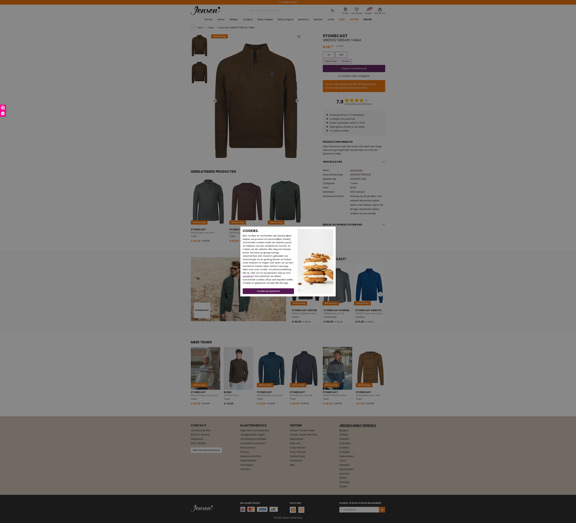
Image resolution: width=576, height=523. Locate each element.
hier (286, 266)
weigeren (248, 276)
